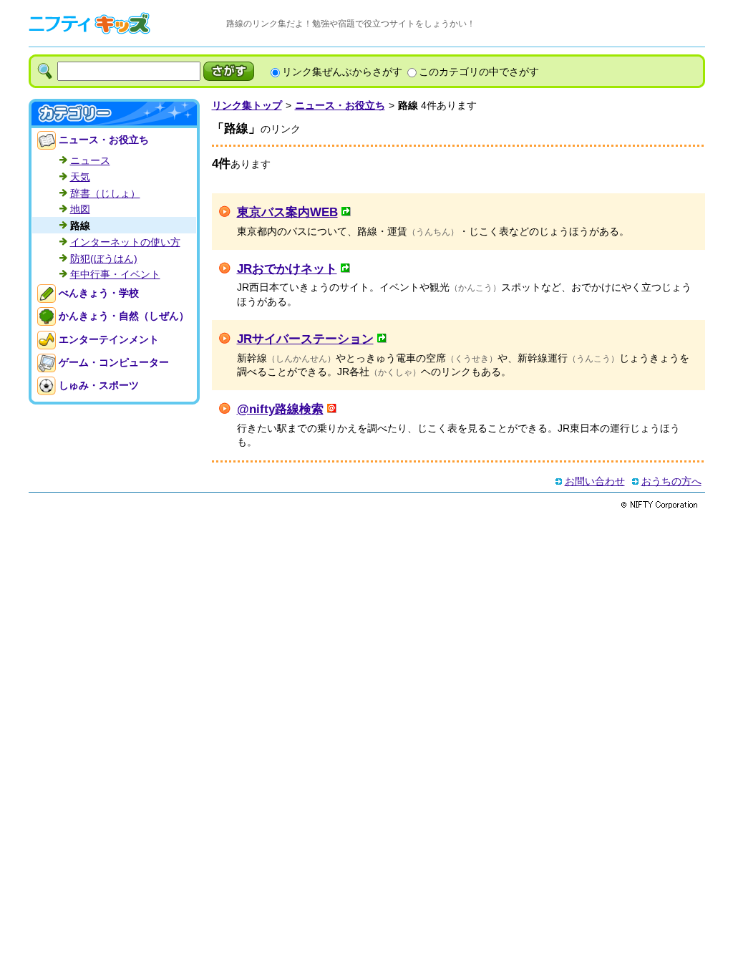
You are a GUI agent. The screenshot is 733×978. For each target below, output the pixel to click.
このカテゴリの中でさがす (479, 71)
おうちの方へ (671, 481)
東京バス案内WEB (287, 212)
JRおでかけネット (287, 268)
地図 (80, 209)
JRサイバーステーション (305, 338)
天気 (80, 177)
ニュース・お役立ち (340, 105)
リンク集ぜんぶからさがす (342, 71)
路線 (80, 225)
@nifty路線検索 (280, 409)
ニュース (90, 160)
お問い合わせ (595, 481)
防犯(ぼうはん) (103, 258)
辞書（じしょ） (105, 193)
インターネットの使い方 (125, 242)
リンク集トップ (247, 105)
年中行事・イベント (115, 274)
